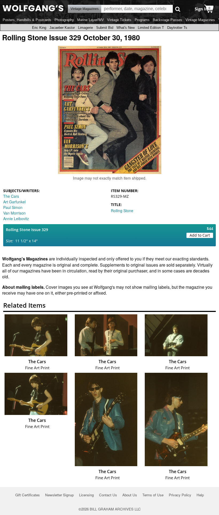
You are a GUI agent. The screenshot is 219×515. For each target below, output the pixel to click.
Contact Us (108, 495)
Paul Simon (12, 207)
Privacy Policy (180, 495)
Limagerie (85, 28)
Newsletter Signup (59, 495)
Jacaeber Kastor (62, 28)
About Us (129, 495)
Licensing (86, 495)
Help (200, 495)
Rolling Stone (122, 210)
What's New (125, 28)
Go (178, 9)
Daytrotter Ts (177, 28)
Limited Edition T (151, 28)
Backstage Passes (167, 20)
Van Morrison (14, 213)
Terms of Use (152, 495)
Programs (142, 20)
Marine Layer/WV (90, 20)
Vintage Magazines (200, 20)
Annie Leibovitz (16, 218)
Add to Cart (200, 235)
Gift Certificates (27, 495)
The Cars (11, 196)
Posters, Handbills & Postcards (27, 20)
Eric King (39, 28)
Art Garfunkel (14, 201)
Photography (64, 20)
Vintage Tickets (119, 20)
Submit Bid (104, 28)
